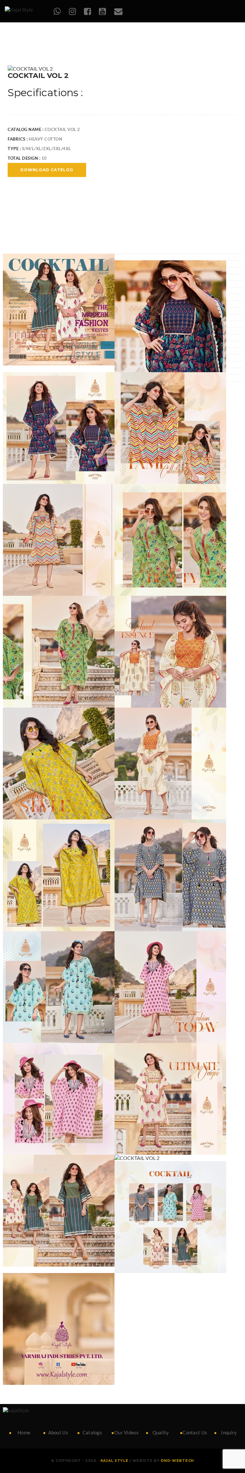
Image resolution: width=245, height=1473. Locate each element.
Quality (160, 1432)
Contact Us (194, 1432)
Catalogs (92, 1432)
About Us (58, 1432)
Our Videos (126, 1432)
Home (24, 1432)
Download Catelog (46, 169)
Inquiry (229, 1432)
